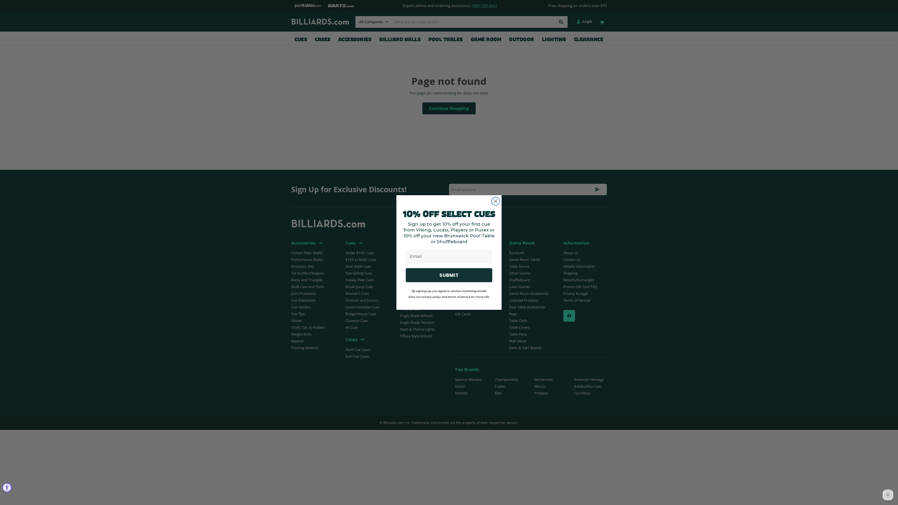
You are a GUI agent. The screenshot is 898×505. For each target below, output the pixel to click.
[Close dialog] (496, 201)
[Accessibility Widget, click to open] (7, 487)
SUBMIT (449, 275)
